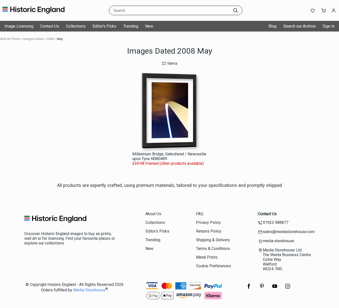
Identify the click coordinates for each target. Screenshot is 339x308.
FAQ (199, 213)
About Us (153, 213)
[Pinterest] (262, 288)
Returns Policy (208, 231)
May (60, 39)
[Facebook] (249, 288)
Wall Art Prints (10, 39)
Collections (76, 26)
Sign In (329, 26)
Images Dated (33, 39)
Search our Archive (299, 26)
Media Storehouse (89, 290)
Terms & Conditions (213, 248)
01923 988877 (275, 222)
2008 (50, 39)
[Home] (33, 16)
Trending (130, 26)
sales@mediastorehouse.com (289, 231)
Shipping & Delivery (213, 240)
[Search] (235, 10)
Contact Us (49, 26)
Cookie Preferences (213, 266)
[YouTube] (275, 288)
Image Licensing (18, 26)
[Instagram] (288, 288)
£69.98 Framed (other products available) (168, 163)
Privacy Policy (208, 222)
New (149, 26)
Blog (272, 26)
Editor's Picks (104, 26)
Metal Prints (206, 257)
